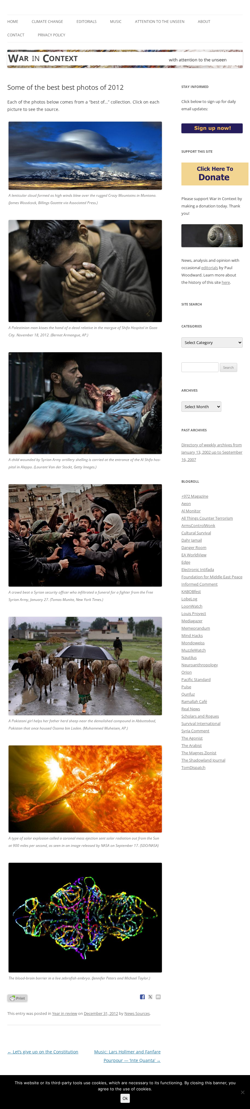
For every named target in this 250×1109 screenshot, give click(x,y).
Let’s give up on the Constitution (42, 1052)
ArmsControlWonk (198, 525)
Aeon (186, 503)
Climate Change (47, 21)
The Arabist (191, 745)
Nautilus (189, 657)
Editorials (87, 21)
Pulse (186, 687)
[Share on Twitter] (150, 996)
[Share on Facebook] (142, 996)
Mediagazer (191, 621)
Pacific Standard (196, 679)
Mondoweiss (193, 643)
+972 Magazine (194, 496)
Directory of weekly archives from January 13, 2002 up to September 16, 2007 (211, 452)
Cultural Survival (196, 533)
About (204, 21)
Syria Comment (195, 731)
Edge (185, 562)
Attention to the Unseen (159, 21)
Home (12, 21)
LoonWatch (191, 606)
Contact (15, 35)
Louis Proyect (193, 613)
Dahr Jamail (191, 540)
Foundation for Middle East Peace (211, 577)
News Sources (137, 1013)
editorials (209, 267)
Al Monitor (191, 511)
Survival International (200, 723)
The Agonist (192, 738)
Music (116, 21)
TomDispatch (193, 767)
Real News (190, 709)
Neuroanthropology (199, 665)
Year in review (64, 1013)
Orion (186, 672)
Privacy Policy (51, 35)
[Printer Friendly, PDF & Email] (17, 998)
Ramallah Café (194, 701)
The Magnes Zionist (198, 753)
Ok (125, 1098)
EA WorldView (193, 555)
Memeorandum (195, 628)
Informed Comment (199, 584)
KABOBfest (191, 591)
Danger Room (193, 547)
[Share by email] (158, 996)
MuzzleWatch (193, 650)
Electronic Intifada (197, 569)
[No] (242, 1092)
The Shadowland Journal (203, 760)
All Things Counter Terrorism (207, 518)
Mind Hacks (192, 635)
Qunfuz (188, 694)
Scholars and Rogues (200, 716)
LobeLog (189, 599)
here (226, 282)
